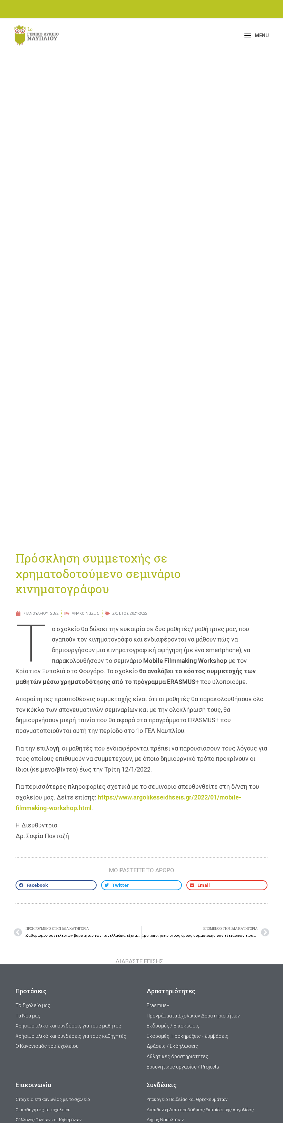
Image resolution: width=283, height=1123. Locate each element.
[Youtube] (142, 8)
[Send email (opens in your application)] (150, 8)
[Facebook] (133, 8)
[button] (56, 885)
